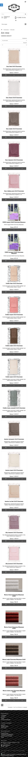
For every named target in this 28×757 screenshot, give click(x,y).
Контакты (3, 725)
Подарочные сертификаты (7, 734)
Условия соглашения (5, 719)
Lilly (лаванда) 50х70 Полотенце (14, 532)
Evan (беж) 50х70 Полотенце (14, 66)
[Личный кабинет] (26, 1)
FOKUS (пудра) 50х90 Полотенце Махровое (14, 222)
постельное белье (14, 750)
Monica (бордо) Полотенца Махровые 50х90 (14, 627)
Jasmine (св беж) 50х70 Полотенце (14, 501)
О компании (3, 715)
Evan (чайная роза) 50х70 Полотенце (14, 191)
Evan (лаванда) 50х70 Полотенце (14, 160)
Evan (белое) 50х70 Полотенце (14, 97)
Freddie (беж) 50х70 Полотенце (14, 283)
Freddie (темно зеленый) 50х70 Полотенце (14, 408)
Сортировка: (24, 38)
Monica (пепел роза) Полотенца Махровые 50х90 (14, 691)
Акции (2, 737)
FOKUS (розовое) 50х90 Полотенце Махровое (14, 252)
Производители (4, 733)
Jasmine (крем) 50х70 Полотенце (14, 470)
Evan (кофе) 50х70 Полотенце (14, 129)
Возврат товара (4, 726)
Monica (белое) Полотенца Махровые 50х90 (14, 595)
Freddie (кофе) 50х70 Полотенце (14, 345)
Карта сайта (3, 727)
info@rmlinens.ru (6, 745)
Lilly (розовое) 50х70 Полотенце (14, 563)
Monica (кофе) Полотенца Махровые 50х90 (14, 659)
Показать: (25, 42)
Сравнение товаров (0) (6, 35)
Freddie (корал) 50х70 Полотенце (14, 314)
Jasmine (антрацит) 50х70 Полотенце (14, 439)
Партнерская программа (6, 735)
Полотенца (6, 29)
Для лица (12, 29)
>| (8, 705)
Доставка (3, 716)
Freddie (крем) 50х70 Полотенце (14, 377)
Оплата (2, 718)
